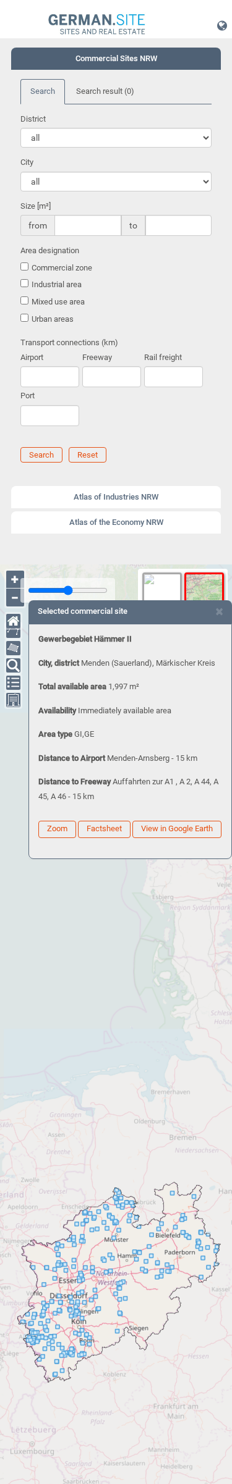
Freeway (97, 357)
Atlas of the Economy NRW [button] (116, 522)
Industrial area (57, 284)
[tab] (116, 59)
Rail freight (163, 357)
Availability (57, 710)
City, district (58, 663)
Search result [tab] (105, 91)
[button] (222, 25)
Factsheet (104, 828)
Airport (31, 357)
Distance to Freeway (74, 781)
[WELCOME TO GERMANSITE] (97, 24)
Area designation (49, 250)
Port (27, 395)
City (26, 162)
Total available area (72, 686)
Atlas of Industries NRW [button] (116, 496)
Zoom (57, 828)
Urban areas (53, 319)
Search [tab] (42, 91)
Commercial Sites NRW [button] (116, 58)
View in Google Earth (177, 828)
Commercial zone (62, 267)
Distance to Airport (71, 758)
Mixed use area (58, 301)
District (33, 119)
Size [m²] (35, 206)
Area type (55, 734)
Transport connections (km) (69, 342)
